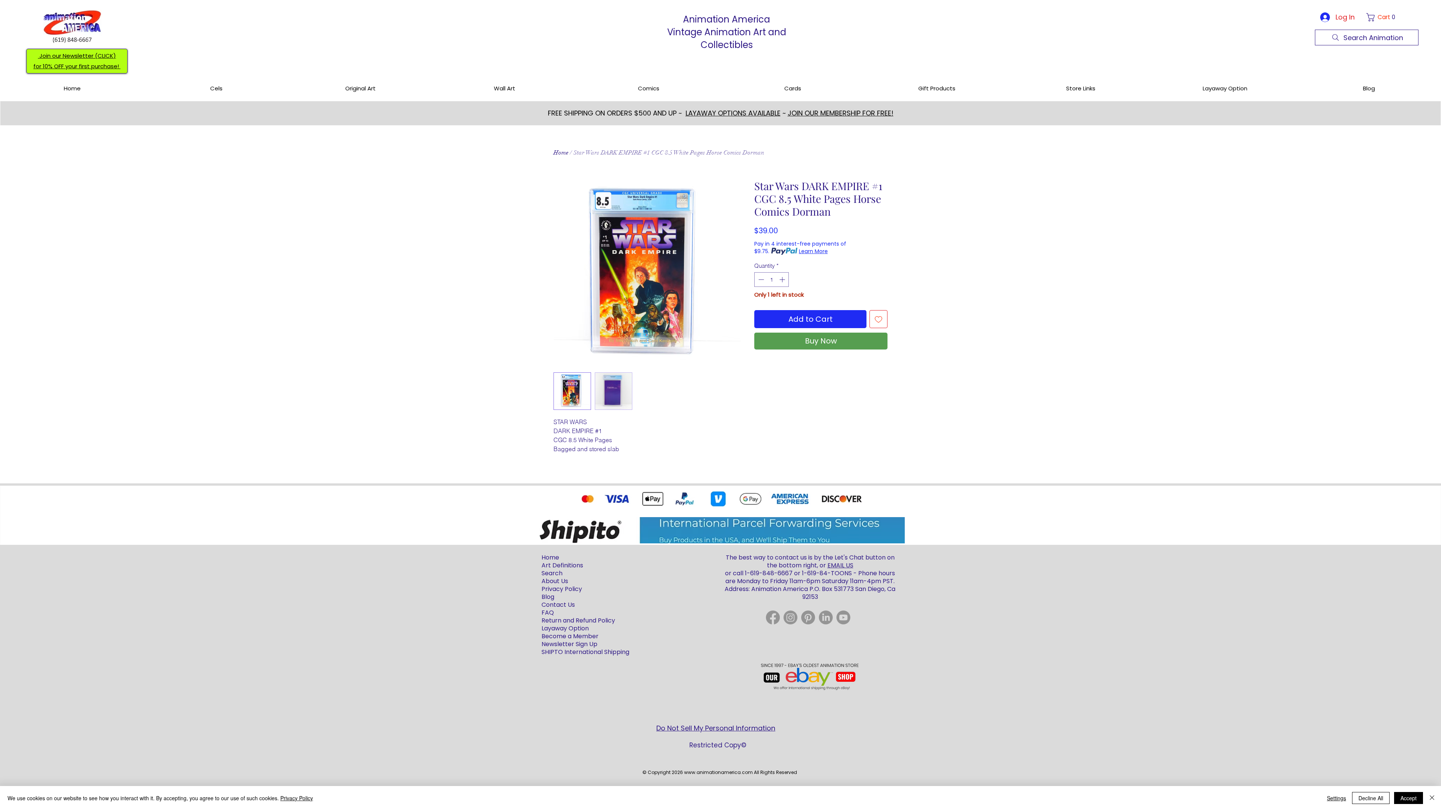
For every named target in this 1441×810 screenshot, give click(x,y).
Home (561, 152)
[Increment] (783, 279)
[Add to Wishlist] (878, 319)
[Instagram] (790, 617)
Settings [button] (1336, 798)
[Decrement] (760, 279)
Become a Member (570, 636)
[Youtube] (843, 617)
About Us (555, 581)
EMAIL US (840, 565)
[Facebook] (773, 617)
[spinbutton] (772, 279)
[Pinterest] (808, 617)
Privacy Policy (296, 798)
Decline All (1370, 798)
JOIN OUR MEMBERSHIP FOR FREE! (840, 113)
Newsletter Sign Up (569, 644)
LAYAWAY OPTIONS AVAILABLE (733, 113)
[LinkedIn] (826, 617)
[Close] (1431, 798)
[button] (1382, 17)
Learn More (813, 251)
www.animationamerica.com (718, 772)
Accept (1408, 798)
